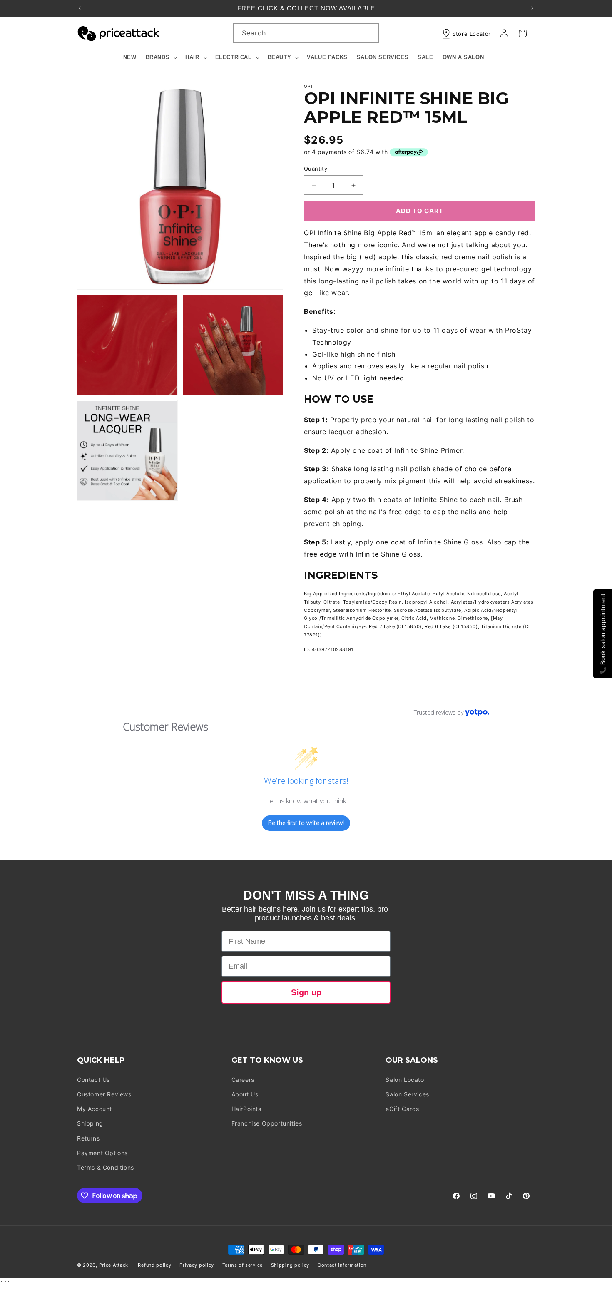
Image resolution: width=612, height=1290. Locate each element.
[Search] (369, 33)
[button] (161, 58)
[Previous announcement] (80, 8)
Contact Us (93, 1079)
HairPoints (246, 1108)
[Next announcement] (532, 8)
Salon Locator (406, 1079)
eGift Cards (402, 1108)
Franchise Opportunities (266, 1123)
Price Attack (113, 1265)
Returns (88, 1138)
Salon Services (407, 1094)
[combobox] (306, 33)
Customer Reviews (104, 1094)
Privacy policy (196, 1265)
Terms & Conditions (105, 1167)
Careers (242, 1079)
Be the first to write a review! (306, 823)
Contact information (342, 1265)
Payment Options (102, 1152)
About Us (245, 1094)
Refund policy (154, 1265)
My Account (94, 1108)
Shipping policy (290, 1265)
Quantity (315, 168)
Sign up (306, 992)
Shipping (90, 1123)
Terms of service (242, 1265)
